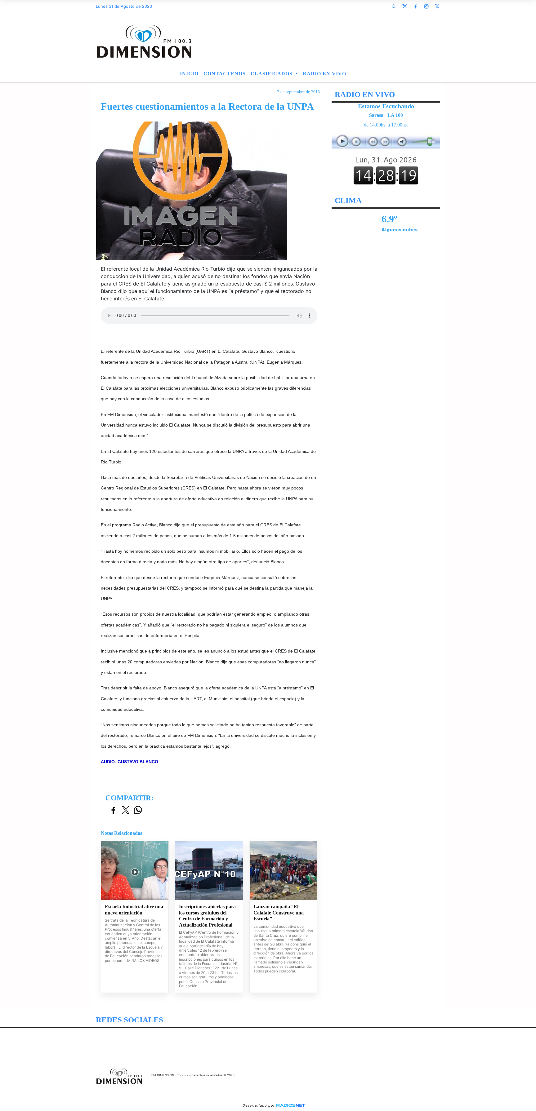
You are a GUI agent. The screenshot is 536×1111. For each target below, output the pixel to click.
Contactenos (224, 73)
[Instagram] (426, 6)
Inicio (189, 73)
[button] (393, 6)
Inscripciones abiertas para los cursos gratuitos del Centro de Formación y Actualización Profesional (207, 915)
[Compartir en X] (125, 810)
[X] (404, 6)
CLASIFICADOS (272, 73)
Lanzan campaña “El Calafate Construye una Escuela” (278, 912)
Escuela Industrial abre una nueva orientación (134, 909)
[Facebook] (415, 6)
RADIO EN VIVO (324, 73)
